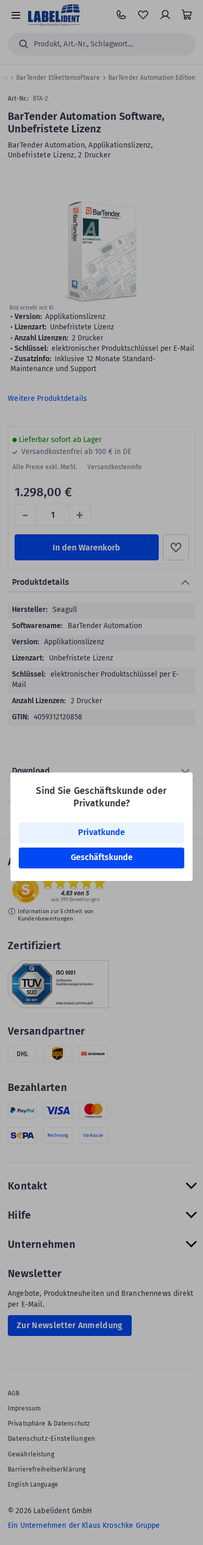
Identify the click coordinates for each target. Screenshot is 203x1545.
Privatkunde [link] (101, 832)
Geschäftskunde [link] (102, 857)
